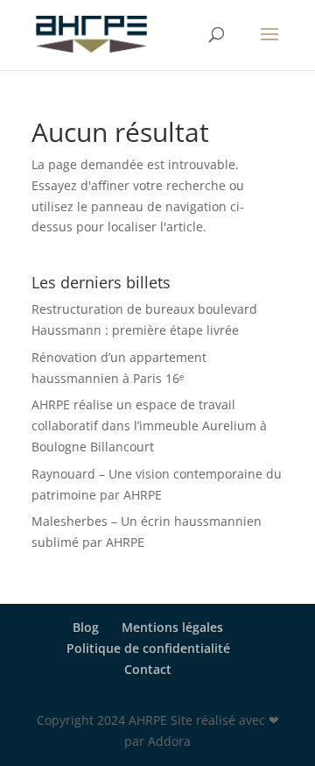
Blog (86, 627)
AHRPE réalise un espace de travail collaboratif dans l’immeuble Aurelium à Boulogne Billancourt (149, 425)
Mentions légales (172, 627)
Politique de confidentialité (148, 648)
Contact (148, 669)
